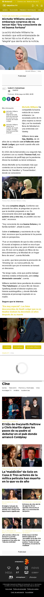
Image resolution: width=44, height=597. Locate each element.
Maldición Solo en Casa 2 (34, 1)
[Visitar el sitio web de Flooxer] (33, 577)
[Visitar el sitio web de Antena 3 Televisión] (8, 567)
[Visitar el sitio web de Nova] (35, 567)
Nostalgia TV (7, 391)
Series (5, 10)
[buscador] (37, 5)
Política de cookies (33, 589)
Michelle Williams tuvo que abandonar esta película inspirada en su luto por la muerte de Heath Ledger (12, 116)
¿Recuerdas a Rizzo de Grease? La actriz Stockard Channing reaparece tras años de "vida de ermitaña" (11, 538)
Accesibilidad (29, 592)
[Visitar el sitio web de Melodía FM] (11, 577)
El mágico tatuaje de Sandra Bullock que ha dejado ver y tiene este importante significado (11, 508)
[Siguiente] (40, 1)
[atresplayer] (33, 5)
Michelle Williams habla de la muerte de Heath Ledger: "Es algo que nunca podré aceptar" (12, 129)
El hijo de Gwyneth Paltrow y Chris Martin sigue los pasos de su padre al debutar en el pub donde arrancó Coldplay (21, 431)
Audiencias (25, 391)
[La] (22, 455)
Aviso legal (8, 589)
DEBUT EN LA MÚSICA (10, 422)
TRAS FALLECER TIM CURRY (12, 469)
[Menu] (41, 5)
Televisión (14, 10)
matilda (7, 347)
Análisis (16, 391)
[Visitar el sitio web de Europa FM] (35, 572)
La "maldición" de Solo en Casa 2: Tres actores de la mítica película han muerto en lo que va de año (21, 476)
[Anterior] (15, 1)
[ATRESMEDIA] (22, 562)
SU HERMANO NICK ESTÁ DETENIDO (31, 532)
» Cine (12, 353)
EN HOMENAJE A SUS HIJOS (10, 503)
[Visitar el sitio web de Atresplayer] (22, 577)
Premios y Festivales (28, 10)
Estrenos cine (22, 1)
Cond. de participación (17, 592)
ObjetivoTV (5, 353)
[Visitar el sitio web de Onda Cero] (26, 572)
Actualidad (18, 347)
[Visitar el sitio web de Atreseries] (17, 572)
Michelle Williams (33, 347)
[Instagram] (9, 91)
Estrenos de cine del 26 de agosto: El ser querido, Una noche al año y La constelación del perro (31, 507)
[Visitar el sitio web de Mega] (8, 572)
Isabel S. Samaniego (16, 88)
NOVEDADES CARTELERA (31, 502)
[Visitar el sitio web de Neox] (26, 567)
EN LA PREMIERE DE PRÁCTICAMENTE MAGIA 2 (11, 532)
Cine (39, 10)
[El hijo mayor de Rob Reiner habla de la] (32, 523)
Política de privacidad (19, 589)
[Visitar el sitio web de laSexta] (17, 567)
